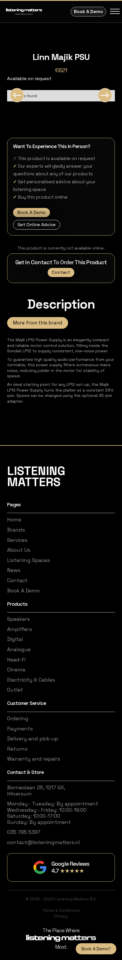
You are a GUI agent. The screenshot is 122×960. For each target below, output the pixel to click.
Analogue (19, 649)
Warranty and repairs (33, 759)
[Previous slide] (17, 95)
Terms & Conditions (61, 910)
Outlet (15, 690)
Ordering (17, 718)
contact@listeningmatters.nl (43, 842)
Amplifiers (19, 629)
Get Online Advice (37, 225)
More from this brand (37, 323)
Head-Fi (16, 660)
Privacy (61, 916)
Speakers (18, 619)
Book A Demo (88, 11)
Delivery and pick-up (32, 739)
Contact (61, 272)
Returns (17, 749)
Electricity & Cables (31, 680)
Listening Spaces (28, 560)
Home (14, 520)
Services (17, 540)
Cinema (16, 670)
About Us (18, 550)
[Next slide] (105, 95)
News (13, 570)
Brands (16, 530)
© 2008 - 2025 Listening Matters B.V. (61, 898)
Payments (20, 729)
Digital (15, 639)
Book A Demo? (96, 948)
